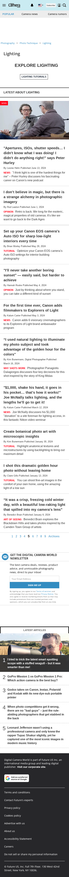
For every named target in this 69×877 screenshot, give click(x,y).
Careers (8, 846)
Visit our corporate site (31, 767)
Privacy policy (12, 807)
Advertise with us (14, 823)
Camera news (30, 14)
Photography (8, 43)
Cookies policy (12, 815)
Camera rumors (57, 14)
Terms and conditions (17, 792)
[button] (4, 5)
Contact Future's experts (18, 800)
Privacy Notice (47, 594)
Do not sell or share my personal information (31, 854)
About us (9, 831)
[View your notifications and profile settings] (32, 5)
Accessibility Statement (18, 838)
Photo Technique (29, 43)
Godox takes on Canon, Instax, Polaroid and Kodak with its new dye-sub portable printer (34, 693)
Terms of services (44, 591)
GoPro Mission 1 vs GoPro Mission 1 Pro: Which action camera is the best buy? (35, 678)
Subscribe (51, 5)
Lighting (47, 43)
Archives (53, 536)
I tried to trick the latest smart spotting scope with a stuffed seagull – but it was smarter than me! (34, 663)
